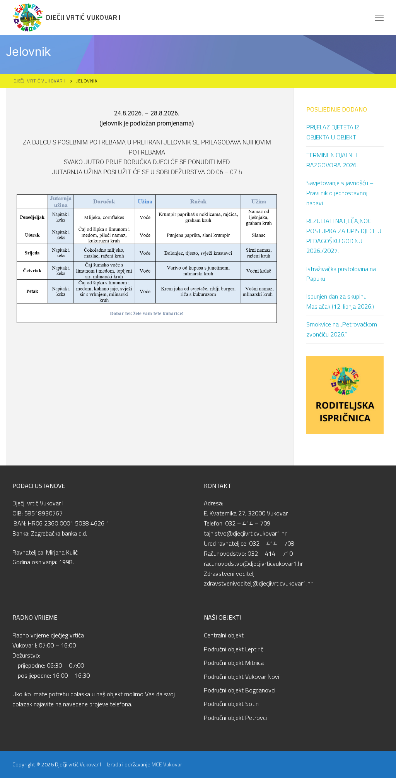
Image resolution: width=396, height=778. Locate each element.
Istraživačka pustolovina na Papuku (341, 273)
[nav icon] (379, 17)
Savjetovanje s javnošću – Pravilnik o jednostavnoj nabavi (340, 193)
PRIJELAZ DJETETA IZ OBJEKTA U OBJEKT (333, 132)
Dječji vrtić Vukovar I (83, 17)
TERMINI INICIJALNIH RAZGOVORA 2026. (332, 160)
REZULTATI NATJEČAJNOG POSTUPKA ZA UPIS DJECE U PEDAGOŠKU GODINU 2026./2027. (343, 236)
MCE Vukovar (167, 764)
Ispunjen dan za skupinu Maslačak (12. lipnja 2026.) (340, 301)
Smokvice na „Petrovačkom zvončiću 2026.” (341, 329)
